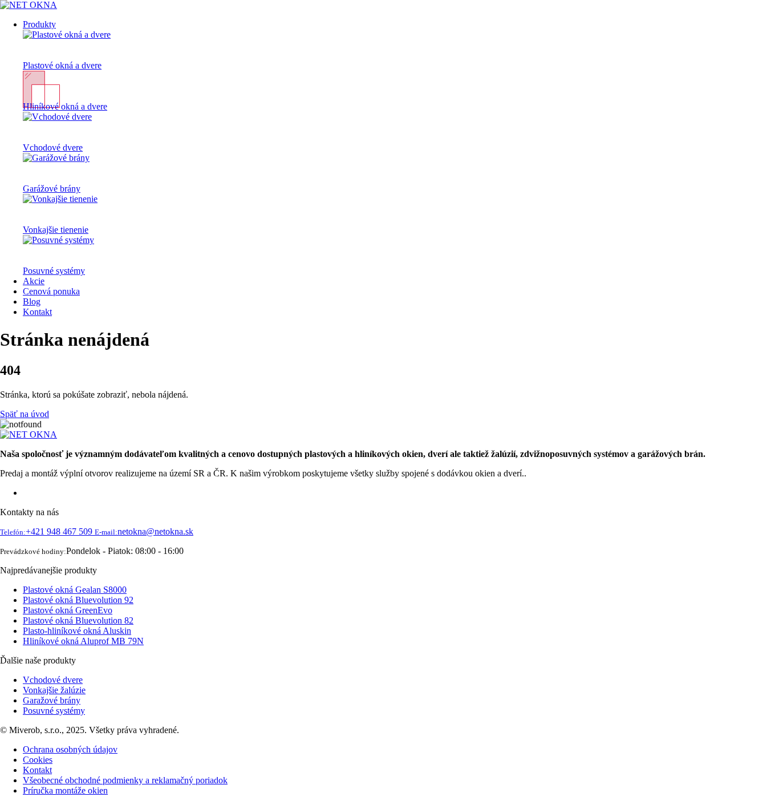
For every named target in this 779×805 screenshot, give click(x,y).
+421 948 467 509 (47, 531)
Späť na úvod (24, 414)
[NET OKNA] (28, 5)
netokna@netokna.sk (144, 531)
